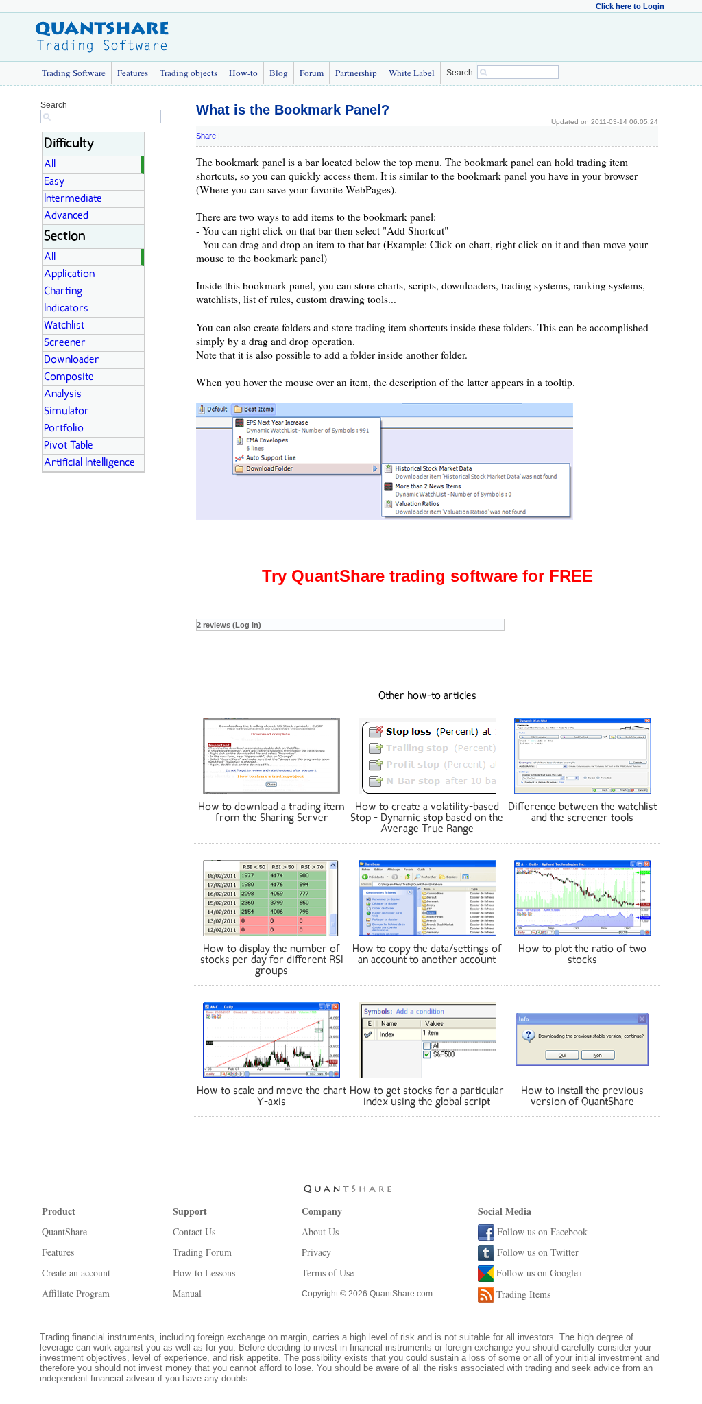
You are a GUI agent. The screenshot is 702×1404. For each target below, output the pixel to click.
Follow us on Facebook (542, 1231)
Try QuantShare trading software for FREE (427, 576)
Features (132, 73)
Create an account (76, 1272)
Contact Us (194, 1231)
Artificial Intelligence (89, 462)
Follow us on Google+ (539, 1272)
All (50, 164)
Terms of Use (328, 1272)
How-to (243, 73)
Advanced (66, 216)
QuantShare (64, 1231)
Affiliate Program (76, 1293)
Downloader (71, 360)
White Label (412, 73)
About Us (320, 1231)
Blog (278, 73)
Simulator (66, 411)
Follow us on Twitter (538, 1252)
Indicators (66, 308)
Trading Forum (202, 1252)
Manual (187, 1293)
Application (69, 274)
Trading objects (188, 73)
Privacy (316, 1252)
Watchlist (64, 325)
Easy (54, 181)
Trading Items (523, 1293)
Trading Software (74, 73)
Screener (65, 342)
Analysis (63, 394)
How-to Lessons (204, 1272)
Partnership (356, 73)
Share (206, 136)
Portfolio (64, 428)
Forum (312, 73)
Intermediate (73, 198)
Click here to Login (630, 6)
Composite (69, 377)
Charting (63, 291)
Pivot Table (68, 445)
